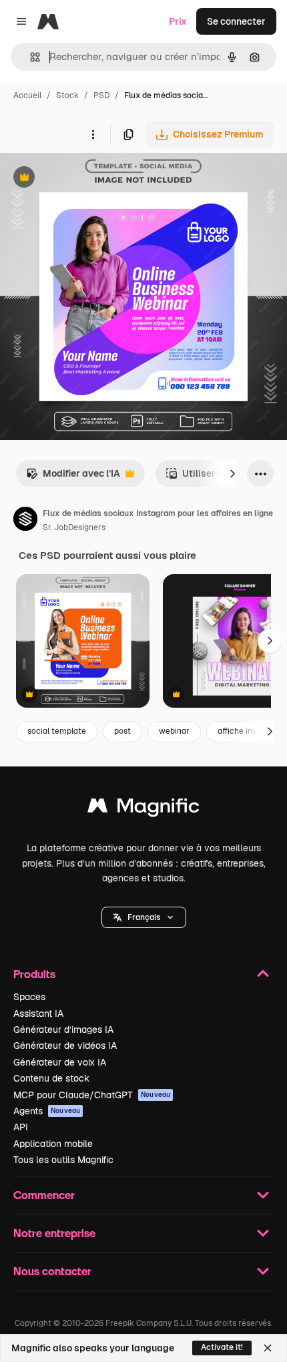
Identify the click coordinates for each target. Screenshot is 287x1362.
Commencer (44, 1195)
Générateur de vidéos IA (65, 1046)
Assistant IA (38, 1013)
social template (56, 731)
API (20, 1127)
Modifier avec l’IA (73, 477)
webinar (174, 731)
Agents (46, 1111)
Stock (67, 95)
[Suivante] (232, 473)
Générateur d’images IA (63, 1030)
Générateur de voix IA (59, 1062)
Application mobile (53, 1144)
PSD (101, 95)
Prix (178, 21)
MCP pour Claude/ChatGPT (91, 1095)
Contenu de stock (51, 1078)
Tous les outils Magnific (63, 1160)
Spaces (29, 997)
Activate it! (222, 1347)
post (122, 731)
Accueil (27, 95)
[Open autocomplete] (29, 57)
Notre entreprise (54, 1233)
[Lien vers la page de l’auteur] (25, 521)
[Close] (268, 1348)
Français (143, 917)
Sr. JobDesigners (74, 527)
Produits (34, 974)
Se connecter (236, 21)
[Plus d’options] (92, 134)
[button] (143, 917)
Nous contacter (52, 1271)
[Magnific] (143, 809)
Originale (88, 178)
